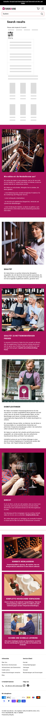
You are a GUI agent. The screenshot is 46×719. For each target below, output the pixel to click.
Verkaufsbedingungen (29, 665)
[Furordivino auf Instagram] (24, 685)
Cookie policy (6, 670)
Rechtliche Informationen (9, 665)
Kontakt (25, 662)
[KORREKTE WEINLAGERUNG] (23, 547)
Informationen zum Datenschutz (11, 667)
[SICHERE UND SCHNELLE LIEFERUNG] (23, 624)
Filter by (10, 38)
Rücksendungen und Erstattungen (33, 672)
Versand (25, 670)
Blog (3, 675)
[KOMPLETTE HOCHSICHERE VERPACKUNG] (23, 585)
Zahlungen (26, 667)
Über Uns (4, 662)
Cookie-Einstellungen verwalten (11, 672)
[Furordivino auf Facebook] (28, 685)
